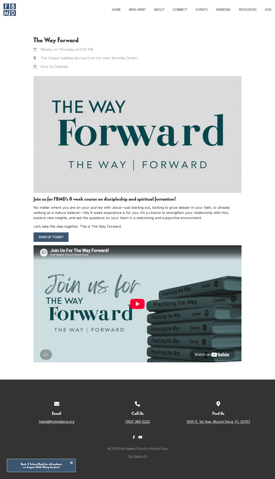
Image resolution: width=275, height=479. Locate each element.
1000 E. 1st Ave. (218, 422)
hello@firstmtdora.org (56, 422)
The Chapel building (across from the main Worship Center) (89, 58)
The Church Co (137, 456)
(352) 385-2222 (137, 422)
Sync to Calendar (54, 66)
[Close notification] (71, 463)
